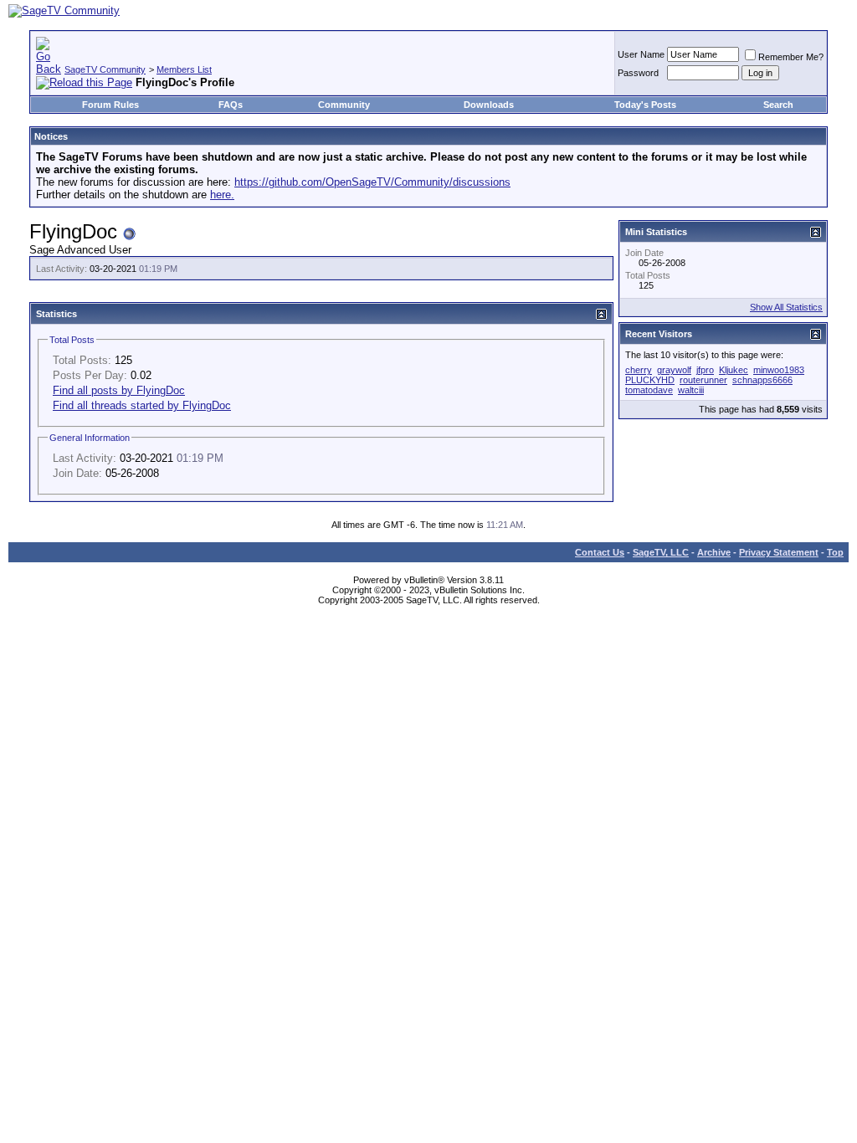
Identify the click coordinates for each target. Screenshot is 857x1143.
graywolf (674, 370)
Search (778, 105)
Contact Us (599, 552)
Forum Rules (110, 105)
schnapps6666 (762, 380)
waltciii (691, 390)
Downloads (489, 105)
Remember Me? (791, 57)
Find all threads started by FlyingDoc (142, 405)
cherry (638, 370)
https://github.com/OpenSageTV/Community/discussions (372, 182)
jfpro (705, 370)
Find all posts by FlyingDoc (119, 390)
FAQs (230, 105)
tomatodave (649, 390)
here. (222, 194)
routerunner (703, 380)
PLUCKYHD (650, 380)
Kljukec (733, 370)
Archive (714, 552)
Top (835, 552)
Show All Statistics (786, 307)
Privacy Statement (779, 552)
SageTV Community (105, 69)
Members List (184, 69)
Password (638, 73)
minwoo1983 (778, 370)
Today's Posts (645, 105)
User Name (641, 54)
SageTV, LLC (661, 552)
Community (344, 105)
